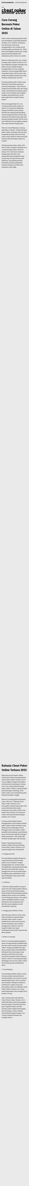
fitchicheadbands (8, 2)
